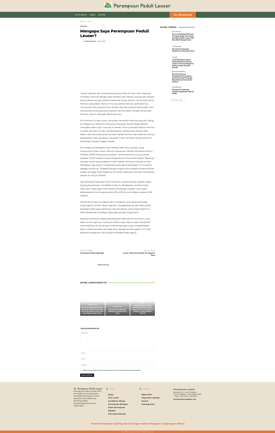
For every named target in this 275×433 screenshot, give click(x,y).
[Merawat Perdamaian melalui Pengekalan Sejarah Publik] (165, 90)
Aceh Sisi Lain (92, 304)
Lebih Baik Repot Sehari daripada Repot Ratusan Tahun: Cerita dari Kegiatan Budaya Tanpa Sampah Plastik (143, 309)
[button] (165, 14)
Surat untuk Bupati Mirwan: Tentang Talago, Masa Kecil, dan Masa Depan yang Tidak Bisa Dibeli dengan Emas (92, 310)
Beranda (82, 21)
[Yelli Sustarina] (82, 41)
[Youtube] (181, 402)
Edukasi (89, 21)
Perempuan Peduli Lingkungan (92, 253)
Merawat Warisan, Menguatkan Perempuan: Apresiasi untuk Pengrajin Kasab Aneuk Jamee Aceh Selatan (182, 78)
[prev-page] (81, 319)
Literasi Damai (117, 306)
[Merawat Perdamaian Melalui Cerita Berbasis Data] (117, 301)
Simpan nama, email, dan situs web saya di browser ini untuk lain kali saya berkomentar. (112, 370)
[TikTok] (178, 402)
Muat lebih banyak (176, 100)
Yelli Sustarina (91, 41)
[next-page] (85, 319)
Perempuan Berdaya (178, 71)
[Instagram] (174, 402)
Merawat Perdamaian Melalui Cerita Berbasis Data (117, 311)
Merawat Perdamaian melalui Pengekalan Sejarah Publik (183, 91)
